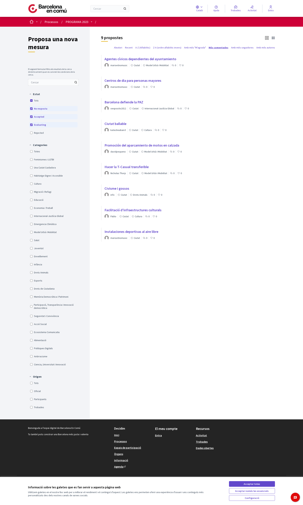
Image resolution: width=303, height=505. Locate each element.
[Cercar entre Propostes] (75, 82)
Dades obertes (205, 448)
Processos (51, 22)
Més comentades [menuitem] (218, 47)
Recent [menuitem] (129, 47)
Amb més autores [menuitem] (265, 47)
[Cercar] (125, 8)
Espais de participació (127, 447)
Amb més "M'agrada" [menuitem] (195, 47)
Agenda (120, 466)
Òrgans (118, 454)
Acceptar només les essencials (252, 491)
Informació (121, 460)
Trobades (202, 441)
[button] (34, 94)
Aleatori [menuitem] (118, 47)
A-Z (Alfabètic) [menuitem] (142, 47)
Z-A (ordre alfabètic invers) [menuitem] (167, 47)
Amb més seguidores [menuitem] (242, 47)
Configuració (252, 498)
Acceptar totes (252, 484)
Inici (116, 435)
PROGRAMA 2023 (77, 22)
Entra (158, 435)
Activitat (201, 435)
